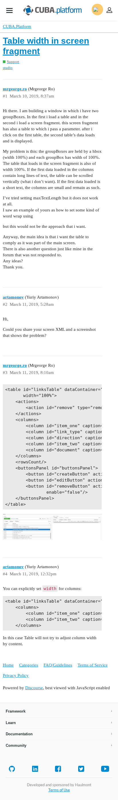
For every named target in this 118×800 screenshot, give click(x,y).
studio (8, 68)
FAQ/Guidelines (58, 665)
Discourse (34, 688)
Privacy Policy (16, 675)
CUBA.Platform (17, 26)
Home (8, 665)
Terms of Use (59, 790)
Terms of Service (93, 665)
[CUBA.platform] (9, 10)
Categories (28, 665)
